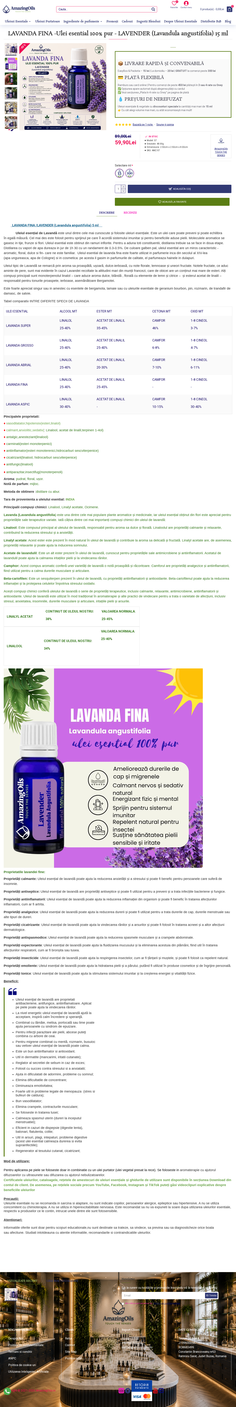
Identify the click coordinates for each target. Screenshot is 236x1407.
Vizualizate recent (22, 1281)
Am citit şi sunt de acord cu (152, 1303)
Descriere (106, 213)
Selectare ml (123, 165)
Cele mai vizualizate (62, 1281)
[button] (11, 45)
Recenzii (130, 213)
